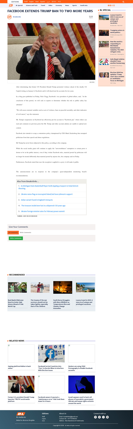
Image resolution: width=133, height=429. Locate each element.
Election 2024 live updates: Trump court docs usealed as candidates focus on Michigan (117, 76)
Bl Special (105, 10)
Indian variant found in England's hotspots (37, 199)
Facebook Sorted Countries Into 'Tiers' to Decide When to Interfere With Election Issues (51, 368)
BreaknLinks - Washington (117, 54)
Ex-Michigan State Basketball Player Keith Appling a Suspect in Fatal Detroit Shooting (48, 187)
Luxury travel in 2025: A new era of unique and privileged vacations (84, 302)
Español (42, 1)
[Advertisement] (53, 259)
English (31, 1)
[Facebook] (95, 417)
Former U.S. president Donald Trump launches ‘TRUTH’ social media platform (21, 399)
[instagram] (103, 417)
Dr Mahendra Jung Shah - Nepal (116, 36)
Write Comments (25, 232)
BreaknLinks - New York (116, 25)
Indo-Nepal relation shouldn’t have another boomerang (117, 61)
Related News (16, 341)
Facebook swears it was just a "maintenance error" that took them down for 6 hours (51, 399)
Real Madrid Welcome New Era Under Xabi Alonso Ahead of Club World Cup (15, 303)
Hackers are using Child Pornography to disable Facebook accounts (80, 368)
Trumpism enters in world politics (117, 31)
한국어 (54, 1)
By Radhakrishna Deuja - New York (116, 67)
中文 (59, 1)
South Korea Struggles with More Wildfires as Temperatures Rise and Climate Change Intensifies (61, 304)
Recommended (17, 275)
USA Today (113, 83)
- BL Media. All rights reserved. (72, 426)
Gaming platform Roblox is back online (19, 367)
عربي (48, 1)
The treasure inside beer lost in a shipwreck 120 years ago (43, 205)
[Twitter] (99, 417)
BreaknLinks (17, 17)
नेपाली (26, 1)
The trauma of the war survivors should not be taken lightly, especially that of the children (39, 303)
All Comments (13, 232)
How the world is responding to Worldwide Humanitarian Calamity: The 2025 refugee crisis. (117, 46)
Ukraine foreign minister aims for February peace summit (43, 211)
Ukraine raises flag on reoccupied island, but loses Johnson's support (47, 194)
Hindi (36, 1)
